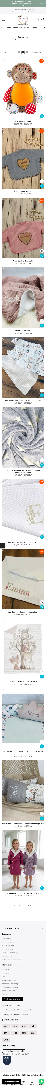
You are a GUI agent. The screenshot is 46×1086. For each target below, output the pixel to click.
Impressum (6, 973)
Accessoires (7, 28)
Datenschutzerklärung (10, 984)
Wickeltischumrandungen (11, 960)
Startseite (18, 40)
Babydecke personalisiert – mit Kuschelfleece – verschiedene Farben (23, 471)
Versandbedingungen (10, 987)
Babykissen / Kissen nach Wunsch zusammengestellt (23, 824)
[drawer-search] (38, 19)
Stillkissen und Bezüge (10, 953)
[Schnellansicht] (42, 111)
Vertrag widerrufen (12, 999)
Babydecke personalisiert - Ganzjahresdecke (23, 400)
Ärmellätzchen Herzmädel (23, 261)
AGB (3, 977)
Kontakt (4, 994)
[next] (44, 27)
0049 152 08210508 (11, 1020)
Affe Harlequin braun (23, 121)
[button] (3, 60)
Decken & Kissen (8, 946)
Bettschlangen (7, 939)
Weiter (29, 905)
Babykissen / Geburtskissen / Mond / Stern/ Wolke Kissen (23, 752)
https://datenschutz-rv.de (14, 1051)
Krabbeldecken (7, 949)
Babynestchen (7, 956)
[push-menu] (3, 20)
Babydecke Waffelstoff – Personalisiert (23, 612)
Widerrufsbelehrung (9, 980)
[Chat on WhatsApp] (41, 1081)
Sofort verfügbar (8, 942)
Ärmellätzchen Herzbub (23, 191)
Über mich (5, 970)
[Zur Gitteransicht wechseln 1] (23, 52)
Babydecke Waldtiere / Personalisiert (23, 682)
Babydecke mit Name (23, 331)
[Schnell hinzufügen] (42, 116)
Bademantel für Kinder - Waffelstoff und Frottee (23, 893)
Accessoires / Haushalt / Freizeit (25, 28)
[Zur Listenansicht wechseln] (18, 52)
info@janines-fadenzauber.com (24, 9)
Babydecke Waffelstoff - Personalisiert (23, 542)
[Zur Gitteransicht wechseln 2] (27, 52)
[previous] (1, 27)
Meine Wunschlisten (9, 991)
